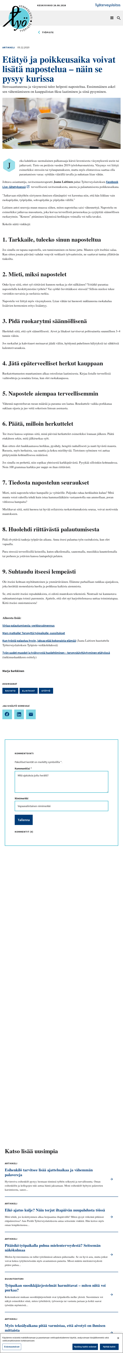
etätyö (46, 690)
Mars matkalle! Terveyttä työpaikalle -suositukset (33, 633)
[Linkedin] (19, 714)
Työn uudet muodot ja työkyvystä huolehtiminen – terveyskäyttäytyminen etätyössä (56, 652)
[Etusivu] (17, 10)
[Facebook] (7, 714)
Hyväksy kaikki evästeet (85, 1347)
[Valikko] (112, 18)
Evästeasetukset (11, 1347)
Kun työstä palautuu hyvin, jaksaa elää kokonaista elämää (39, 640)
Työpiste (48, 32)
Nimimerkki (21, 798)
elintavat (28, 690)
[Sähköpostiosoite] (31, 714)
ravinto (10, 690)
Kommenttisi (23, 768)
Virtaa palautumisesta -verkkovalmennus (28, 625)
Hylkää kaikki (109, 1347)
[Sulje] (118, 1338)
